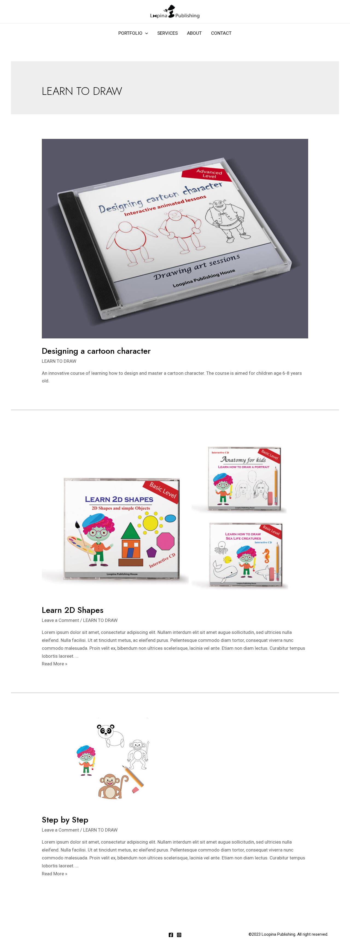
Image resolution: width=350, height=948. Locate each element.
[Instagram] (179, 934)
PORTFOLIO (130, 33)
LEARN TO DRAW (59, 361)
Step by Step (65, 820)
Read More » (54, 663)
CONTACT (221, 33)
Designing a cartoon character (96, 351)
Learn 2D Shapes (72, 610)
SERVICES (167, 33)
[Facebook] (170, 934)
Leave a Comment (60, 620)
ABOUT (194, 33)
